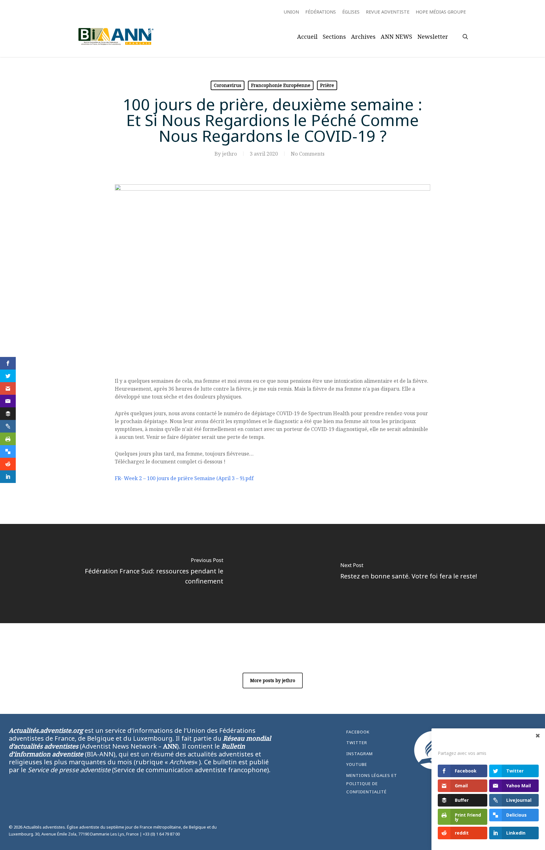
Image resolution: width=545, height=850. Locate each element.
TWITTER (356, 742)
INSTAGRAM (359, 753)
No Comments (308, 153)
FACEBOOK (358, 732)
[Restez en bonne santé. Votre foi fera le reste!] (408, 573)
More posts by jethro (272, 680)
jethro (229, 153)
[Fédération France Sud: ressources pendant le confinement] (136, 573)
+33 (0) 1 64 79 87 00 (161, 834)
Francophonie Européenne (280, 85)
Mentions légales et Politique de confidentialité (371, 783)
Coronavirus (227, 85)
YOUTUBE (356, 764)
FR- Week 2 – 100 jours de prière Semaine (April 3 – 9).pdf (184, 478)
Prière (327, 85)
